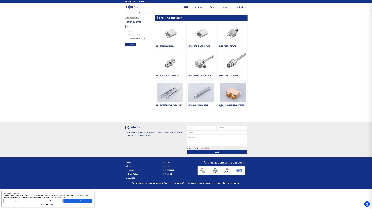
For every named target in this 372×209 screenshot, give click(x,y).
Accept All (78, 201)
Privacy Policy (204, 148)
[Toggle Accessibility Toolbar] (367, 204)
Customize (18, 201)
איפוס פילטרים (130, 44)
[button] (200, 7)
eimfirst (139, 13)
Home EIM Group (130, 13)
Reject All (48, 201)
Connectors (147, 13)
